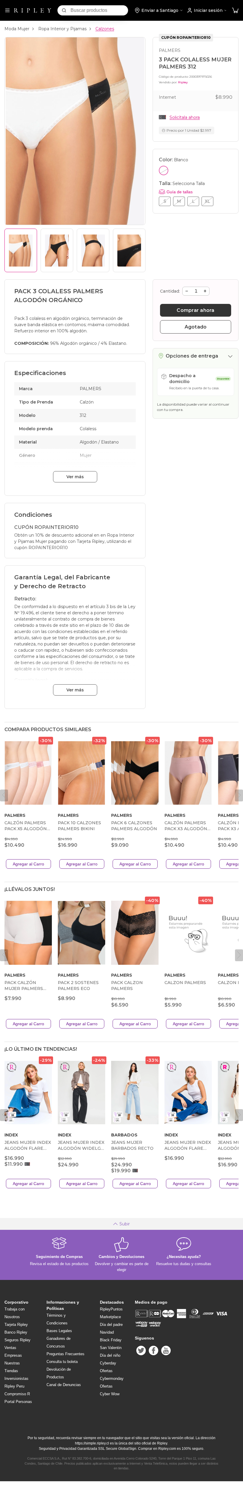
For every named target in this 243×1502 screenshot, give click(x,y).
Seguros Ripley (17, 1340)
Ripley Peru (14, 1386)
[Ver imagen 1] (20, 250)
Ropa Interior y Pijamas (62, 28)
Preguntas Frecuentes (65, 1354)
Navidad (107, 1332)
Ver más (75, 476)
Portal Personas (18, 1401)
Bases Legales (59, 1331)
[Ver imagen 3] (93, 250)
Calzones (104, 28)
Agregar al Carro (28, 864)
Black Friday (111, 1340)
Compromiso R (17, 1394)
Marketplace (110, 1317)
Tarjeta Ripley (16, 1324)
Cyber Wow (109, 1394)
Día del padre (111, 1324)
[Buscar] (64, 10)
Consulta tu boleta (62, 1361)
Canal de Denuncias (64, 1385)
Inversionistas (16, 1378)
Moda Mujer (16, 28)
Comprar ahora (195, 310)
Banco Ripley (15, 1332)
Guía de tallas (180, 191)
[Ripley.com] (32, 10)
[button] (235, 10)
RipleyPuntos (111, 1309)
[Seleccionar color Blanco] (163, 170)
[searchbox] (99, 10)
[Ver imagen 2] (57, 250)
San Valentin (111, 1347)
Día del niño (110, 1355)
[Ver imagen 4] (129, 250)
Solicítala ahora (185, 117)
